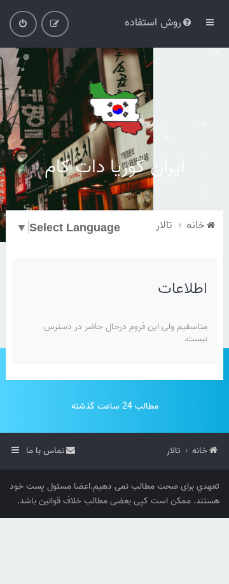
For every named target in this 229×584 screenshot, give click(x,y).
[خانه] (114, 108)
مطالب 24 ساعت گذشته (114, 406)
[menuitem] (159, 22)
